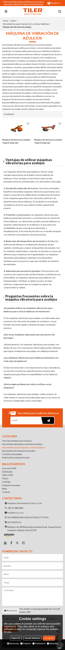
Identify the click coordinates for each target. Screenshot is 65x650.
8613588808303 (14, 517)
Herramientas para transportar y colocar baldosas (26, 24)
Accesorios (12, 610)
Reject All (16, 638)
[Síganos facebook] (11, 543)
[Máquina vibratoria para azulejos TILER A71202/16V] (48, 128)
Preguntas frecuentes (11, 485)
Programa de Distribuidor (32, 4)
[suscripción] (47, 420)
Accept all (49, 638)
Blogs (4, 488)
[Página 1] (30, 151)
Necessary (14, 643)
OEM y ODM (7, 475)
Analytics (27, 643)
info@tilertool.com (15, 512)
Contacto (6, 492)
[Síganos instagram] (23, 543)
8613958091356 (14, 522)
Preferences (40, 643)
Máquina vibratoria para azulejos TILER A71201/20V (16, 141)
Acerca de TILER (9, 468)
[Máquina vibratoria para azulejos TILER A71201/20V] (16, 128)
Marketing (53, 643)
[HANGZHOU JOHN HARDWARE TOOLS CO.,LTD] (33, 11)
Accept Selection (32, 638)
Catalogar (6, 482)
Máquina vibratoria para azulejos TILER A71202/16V (48, 141)
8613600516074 (28, 517)
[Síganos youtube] (5, 543)
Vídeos (5, 478)
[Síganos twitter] (17, 543)
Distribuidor (7, 472)
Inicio (5, 20)
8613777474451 (42, 517)
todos (13, 20)
